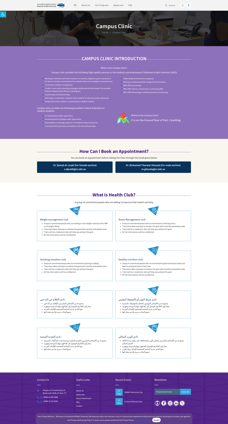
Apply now (119, 5)
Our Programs (102, 5)
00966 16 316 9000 (50, 401)
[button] (3, 14)
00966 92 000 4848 (50, 397)
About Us (86, 5)
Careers (79, 406)
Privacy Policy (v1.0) (142, 420)
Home (105, 32)
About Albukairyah (83, 398)
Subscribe (185, 392)
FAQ (130, 5)
